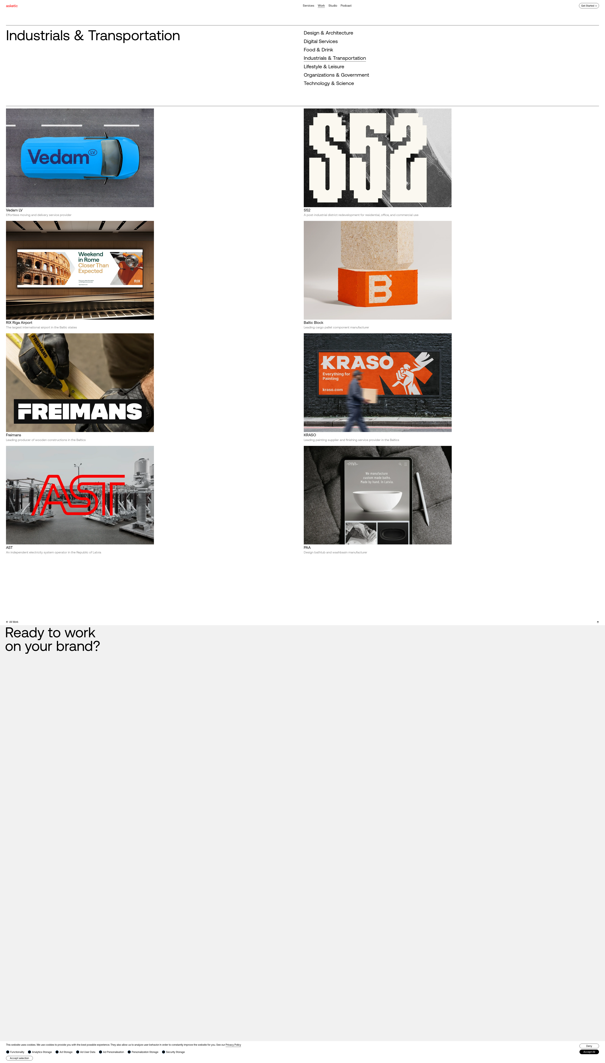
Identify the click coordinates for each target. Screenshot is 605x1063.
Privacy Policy (233, 1044)
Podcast (346, 5)
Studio (332, 5)
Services (308, 5)
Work (321, 5)
